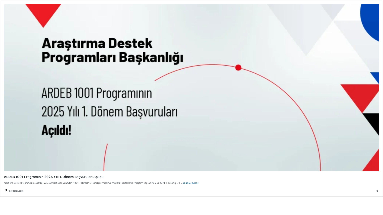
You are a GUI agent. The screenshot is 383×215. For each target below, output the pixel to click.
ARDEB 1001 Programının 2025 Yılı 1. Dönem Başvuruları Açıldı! (54, 177)
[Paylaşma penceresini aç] (377, 190)
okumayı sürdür (190, 183)
